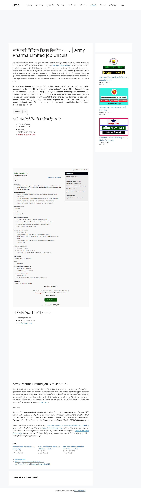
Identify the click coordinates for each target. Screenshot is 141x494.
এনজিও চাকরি (82, 5)
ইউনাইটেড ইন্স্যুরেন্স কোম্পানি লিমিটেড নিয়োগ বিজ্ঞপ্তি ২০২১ (29, 462)
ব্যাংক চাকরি (50, 5)
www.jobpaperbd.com (62, 65)
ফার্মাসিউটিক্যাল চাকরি (20, 459)
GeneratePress (79, 491)
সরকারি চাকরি (39, 5)
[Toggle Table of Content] (23, 112)
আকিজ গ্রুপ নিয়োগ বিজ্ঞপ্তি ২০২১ (52, 428)
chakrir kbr (43, 402)
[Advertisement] (70, 25)
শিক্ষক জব (102, 5)
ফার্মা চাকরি (93, 5)
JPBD (16, 5)
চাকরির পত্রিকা (113, 5)
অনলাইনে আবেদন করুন (25, 323)
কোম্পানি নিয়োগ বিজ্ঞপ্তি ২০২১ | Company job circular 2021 (32, 464)
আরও (122, 5)
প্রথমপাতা (29, 5)
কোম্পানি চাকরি (71, 5)
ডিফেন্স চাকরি (60, 5)
